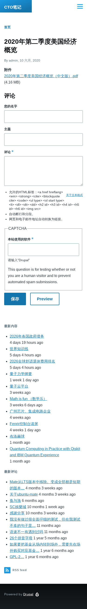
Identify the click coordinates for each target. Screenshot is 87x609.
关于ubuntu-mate (24, 494)
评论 (7, 152)
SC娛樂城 (18, 507)
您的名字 (10, 106)
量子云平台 (19, 386)
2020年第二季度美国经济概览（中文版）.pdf (41, 76)
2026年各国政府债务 (27, 336)
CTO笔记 (12, 7)
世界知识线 (19, 349)
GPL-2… (17, 557)
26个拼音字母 (21, 538)
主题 (7, 129)
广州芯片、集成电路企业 (30, 411)
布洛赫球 (17, 436)
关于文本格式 (74, 195)
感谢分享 (17, 513)
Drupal (28, 594)
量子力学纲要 (21, 374)
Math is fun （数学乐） (28, 399)
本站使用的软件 (19, 239)
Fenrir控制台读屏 (24, 424)
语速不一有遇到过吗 (26, 532)
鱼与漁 (15, 501)
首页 (7, 27)
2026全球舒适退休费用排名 (32, 361)
